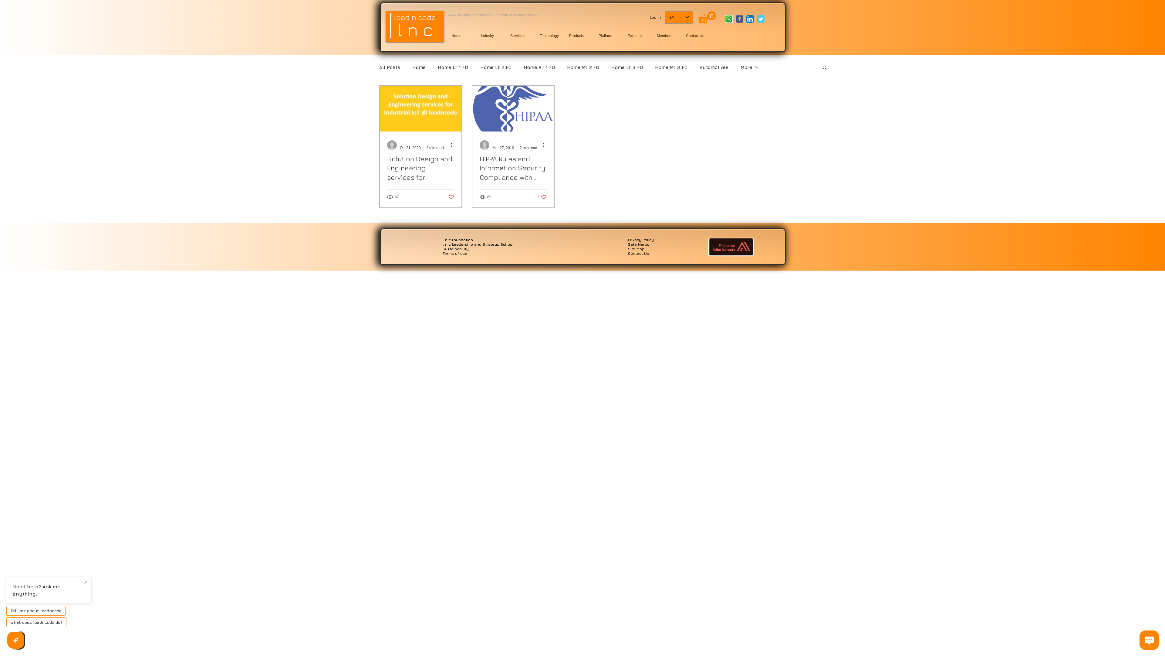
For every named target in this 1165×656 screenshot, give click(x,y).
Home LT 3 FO (627, 67)
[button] (825, 68)
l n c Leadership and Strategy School (478, 244)
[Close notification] (85, 582)
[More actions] (453, 145)
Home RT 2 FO (583, 67)
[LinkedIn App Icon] (750, 19)
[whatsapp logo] (729, 19)
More (746, 67)
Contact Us (638, 253)
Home (419, 67)
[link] (707, 17)
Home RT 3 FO (671, 67)
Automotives (714, 67)
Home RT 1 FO (539, 67)
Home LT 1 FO (453, 67)
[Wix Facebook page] (739, 19)
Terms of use (455, 253)
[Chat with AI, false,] (15, 640)
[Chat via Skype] (735, 30)
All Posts (389, 67)
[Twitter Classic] (761, 19)
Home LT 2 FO (496, 67)
